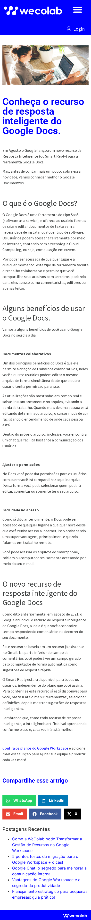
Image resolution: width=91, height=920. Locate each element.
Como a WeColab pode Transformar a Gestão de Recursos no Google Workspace (47, 844)
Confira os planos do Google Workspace (35, 748)
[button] (77, 9)
